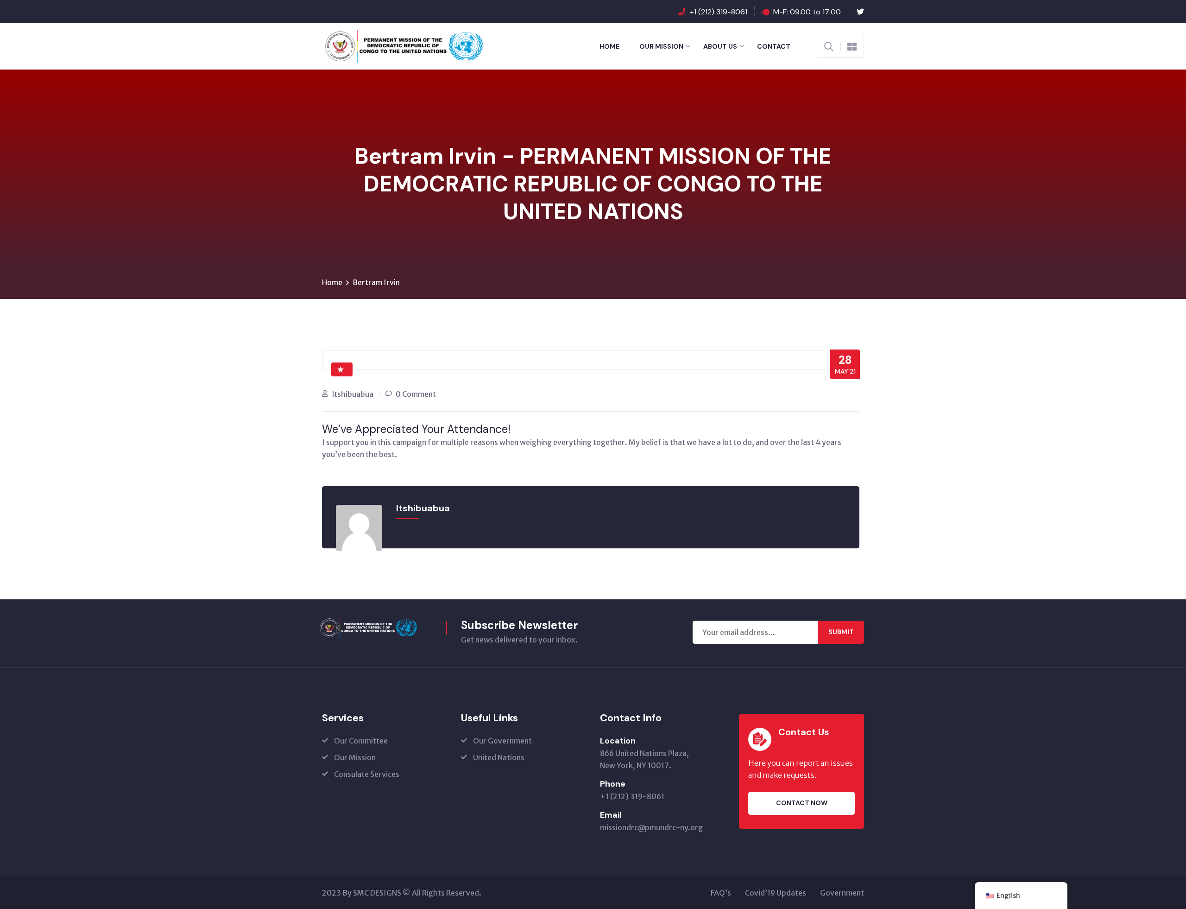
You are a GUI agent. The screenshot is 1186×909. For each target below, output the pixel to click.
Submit (841, 632)
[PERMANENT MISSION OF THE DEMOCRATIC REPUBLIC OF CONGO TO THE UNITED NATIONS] (378, 45)
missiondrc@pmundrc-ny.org (651, 827)
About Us (720, 46)
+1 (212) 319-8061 (718, 12)
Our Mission (661, 46)
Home (609, 46)
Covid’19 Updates (775, 892)
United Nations (498, 757)
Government (842, 892)
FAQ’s (721, 892)
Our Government (502, 740)
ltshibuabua (352, 394)
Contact (773, 46)
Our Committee (361, 740)
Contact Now (801, 803)
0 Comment (416, 394)
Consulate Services (366, 774)
